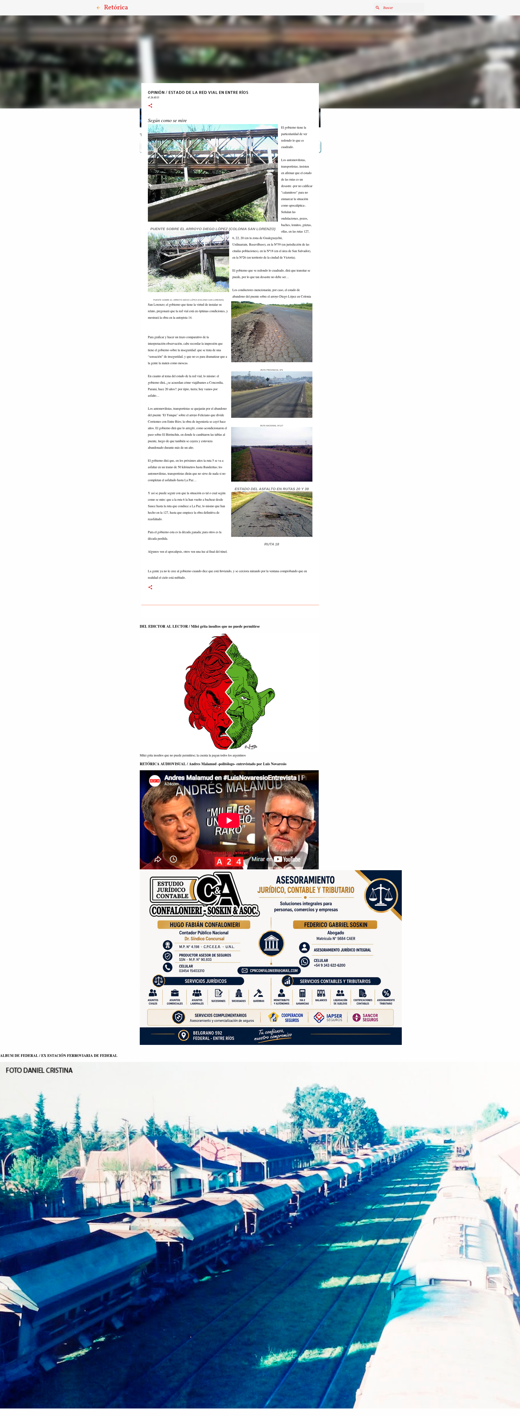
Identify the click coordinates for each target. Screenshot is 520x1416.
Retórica (116, 7)
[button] (150, 106)
